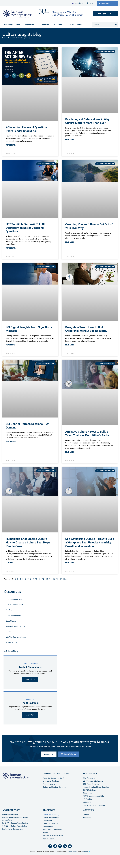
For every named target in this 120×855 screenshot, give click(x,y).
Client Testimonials (13, 616)
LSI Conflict (87, 799)
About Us (88, 810)
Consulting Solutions (56, 773)
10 (36, 579)
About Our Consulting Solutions (55, 778)
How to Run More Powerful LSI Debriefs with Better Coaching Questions (25, 227)
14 (50, 579)
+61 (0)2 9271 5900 (106, 14)
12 (43, 579)
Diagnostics (90, 773)
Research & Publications (15, 626)
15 (54, 579)
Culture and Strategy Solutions (54, 787)
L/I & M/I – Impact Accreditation (15, 823)
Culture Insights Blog (14, 599)
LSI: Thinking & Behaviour (93, 781)
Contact (86, 814)
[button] (82, 3)
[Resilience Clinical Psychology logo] (15, 776)
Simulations (87, 793)
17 (61, 579)
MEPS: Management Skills (93, 796)
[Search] (116, 24)
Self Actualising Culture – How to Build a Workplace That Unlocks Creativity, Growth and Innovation (89, 542)
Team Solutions (49, 784)
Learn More (30, 679)
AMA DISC (87, 802)
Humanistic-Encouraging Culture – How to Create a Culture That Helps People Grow (28, 542)
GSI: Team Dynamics (91, 784)
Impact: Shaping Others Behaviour (96, 787)
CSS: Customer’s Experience (94, 805)
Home (4, 38)
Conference (10, 610)
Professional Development (12, 829)
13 (47, 579)
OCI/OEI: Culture (89, 790)
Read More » (11, 145)
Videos (8, 632)
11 (40, 579)
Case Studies (11, 621)
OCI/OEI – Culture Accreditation (14, 826)
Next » (65, 579)
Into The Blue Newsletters (16, 637)
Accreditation (11, 810)
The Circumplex (89, 778)
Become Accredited (10, 814)
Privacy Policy (11, 642)
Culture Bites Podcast (14, 605)
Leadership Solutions (51, 781)
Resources (11, 38)
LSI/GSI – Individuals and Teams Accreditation (15, 819)
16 (57, 579)
